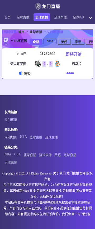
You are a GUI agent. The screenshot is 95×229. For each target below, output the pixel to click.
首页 (7, 17)
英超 (64, 42)
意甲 (78, 42)
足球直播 (23, 17)
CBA (17, 154)
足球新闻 (79, 17)
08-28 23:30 (47, 54)
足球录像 (60, 17)
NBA (50, 41)
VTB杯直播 (55, 32)
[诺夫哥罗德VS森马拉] (70, 73)
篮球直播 (41, 17)
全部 (36, 42)
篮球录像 (45, 155)
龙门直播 (10, 120)
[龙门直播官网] (47, 6)
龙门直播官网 (76, 173)
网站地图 (10, 137)
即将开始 (74, 54)
